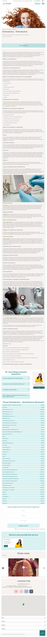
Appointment (37, 3)
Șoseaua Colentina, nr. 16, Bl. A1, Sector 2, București (23, 0)
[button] (3, 568)
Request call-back (23, 525)
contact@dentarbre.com (23, 584)
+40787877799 (37, 0)
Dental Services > (9, 29)
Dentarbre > (4, 29)
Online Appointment (23, 45)
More (39, 387)
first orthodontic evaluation (9, 104)
